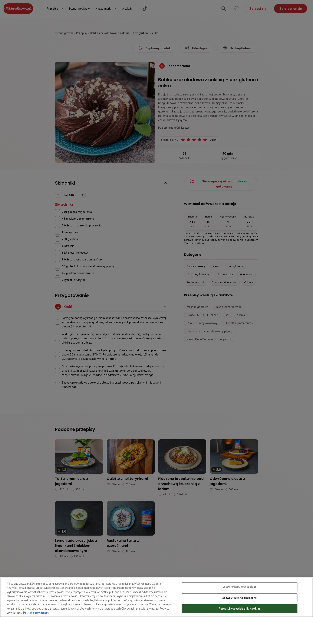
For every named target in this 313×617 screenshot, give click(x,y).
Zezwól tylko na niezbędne (239, 598)
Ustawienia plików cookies (239, 587)
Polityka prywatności (36, 612)
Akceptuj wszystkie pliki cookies (239, 608)
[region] (156, 597)
